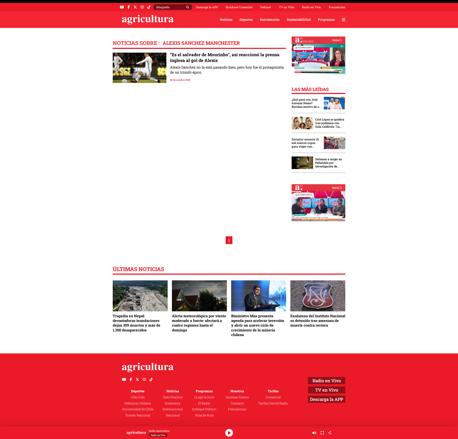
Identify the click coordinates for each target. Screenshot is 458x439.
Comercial (273, 397)
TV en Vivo (286, 7)
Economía (172, 403)
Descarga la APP (207, 7)
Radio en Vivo (311, 7)
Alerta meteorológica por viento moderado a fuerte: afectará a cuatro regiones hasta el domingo (199, 322)
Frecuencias (337, 7)
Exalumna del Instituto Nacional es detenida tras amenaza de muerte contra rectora (317, 320)
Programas (326, 19)
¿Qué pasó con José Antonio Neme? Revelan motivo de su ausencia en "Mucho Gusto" (306, 103)
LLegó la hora (204, 397)
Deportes (246, 19)
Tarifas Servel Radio (273, 403)
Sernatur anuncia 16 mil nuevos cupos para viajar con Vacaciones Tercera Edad (305, 143)
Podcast (265, 7)
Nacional (173, 415)
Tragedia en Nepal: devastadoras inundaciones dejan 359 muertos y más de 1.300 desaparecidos (136, 322)
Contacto (237, 403)
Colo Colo (138, 397)
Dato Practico (173, 397)
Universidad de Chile (137, 409)
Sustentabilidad (299, 19)
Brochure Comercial (239, 7)
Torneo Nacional (137, 415)
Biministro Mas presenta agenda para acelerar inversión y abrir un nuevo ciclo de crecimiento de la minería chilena (257, 325)
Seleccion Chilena (137, 403)
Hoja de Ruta (204, 415)
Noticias (226, 19)
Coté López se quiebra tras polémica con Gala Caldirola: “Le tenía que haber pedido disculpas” (329, 123)
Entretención (270, 19)
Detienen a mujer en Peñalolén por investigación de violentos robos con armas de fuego (328, 162)
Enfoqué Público (204, 409)
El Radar (204, 403)
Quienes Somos (237, 397)
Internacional (173, 409)
